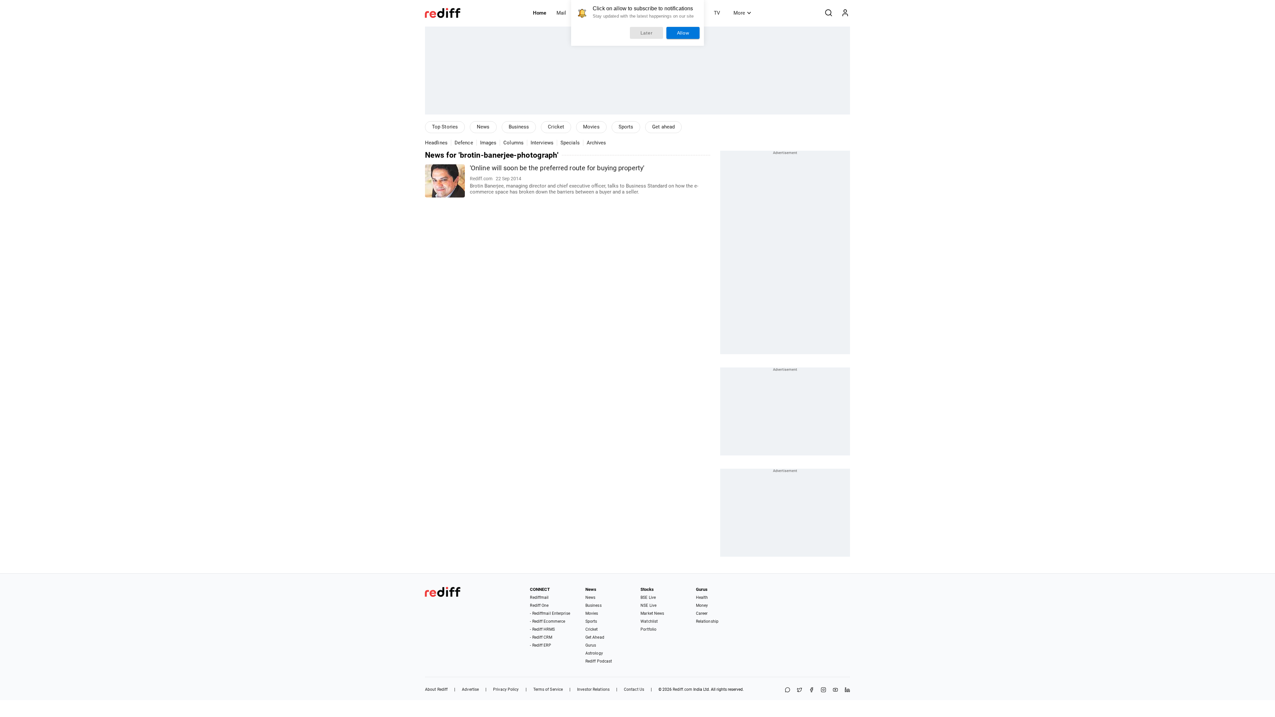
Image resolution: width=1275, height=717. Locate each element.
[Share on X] (799, 690)
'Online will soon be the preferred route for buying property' (557, 168)
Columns (513, 143)
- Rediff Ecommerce (547, 621)
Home (539, 13)
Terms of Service (548, 689)
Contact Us (634, 689)
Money (702, 605)
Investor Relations (593, 689)
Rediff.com (682, 689)
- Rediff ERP (540, 645)
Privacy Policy (506, 689)
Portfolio (648, 629)
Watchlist (649, 621)
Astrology (594, 653)
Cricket (556, 127)
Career (702, 613)
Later (646, 33)
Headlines (436, 143)
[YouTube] (835, 690)
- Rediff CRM (541, 637)
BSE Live (648, 597)
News (483, 127)
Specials (570, 143)
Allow (683, 33)
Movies (591, 127)
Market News (652, 613)
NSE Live (648, 605)
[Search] (828, 13)
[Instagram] (823, 690)
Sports (626, 127)
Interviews (542, 143)
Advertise (470, 689)
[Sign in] (845, 13)
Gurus (590, 645)
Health (702, 597)
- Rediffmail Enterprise (550, 613)
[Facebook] (811, 690)
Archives (596, 143)
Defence (464, 143)
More (739, 13)
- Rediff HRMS (542, 629)
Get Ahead (594, 637)
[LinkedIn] (847, 690)
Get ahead (663, 127)
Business (519, 127)
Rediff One (539, 605)
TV (717, 13)
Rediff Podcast (598, 661)
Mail (561, 13)
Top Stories (445, 127)
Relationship (707, 621)
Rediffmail (539, 597)
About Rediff (436, 689)
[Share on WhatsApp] (787, 690)
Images (488, 143)
